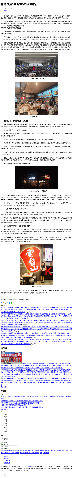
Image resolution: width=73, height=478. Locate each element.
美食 (39, 450)
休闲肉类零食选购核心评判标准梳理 (12, 314)
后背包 (12, 450)
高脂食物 (33, 453)
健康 (2, 450)
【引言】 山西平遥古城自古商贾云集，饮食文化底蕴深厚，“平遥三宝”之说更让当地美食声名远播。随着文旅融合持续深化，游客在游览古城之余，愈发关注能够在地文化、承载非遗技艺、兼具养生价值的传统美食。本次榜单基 (36, 335)
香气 (17, 453)
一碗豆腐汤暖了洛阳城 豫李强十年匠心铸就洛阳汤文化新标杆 (41, 363)
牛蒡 (56, 450)
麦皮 (2, 453)
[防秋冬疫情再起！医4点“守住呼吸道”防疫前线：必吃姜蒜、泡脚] (22, 370)
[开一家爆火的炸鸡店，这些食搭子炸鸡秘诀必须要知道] (18, 378)
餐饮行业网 (28, 466)
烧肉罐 (53, 450)
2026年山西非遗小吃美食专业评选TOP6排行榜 (15, 339)
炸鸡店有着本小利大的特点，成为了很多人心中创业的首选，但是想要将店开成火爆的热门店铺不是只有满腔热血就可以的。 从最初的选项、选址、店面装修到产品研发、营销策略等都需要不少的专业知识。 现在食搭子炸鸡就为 (36, 383)
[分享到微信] (11, 303)
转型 (5, 453)
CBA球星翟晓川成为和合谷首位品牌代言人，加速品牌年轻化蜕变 (22, 407)
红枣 (41, 453)
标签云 (6, 456)
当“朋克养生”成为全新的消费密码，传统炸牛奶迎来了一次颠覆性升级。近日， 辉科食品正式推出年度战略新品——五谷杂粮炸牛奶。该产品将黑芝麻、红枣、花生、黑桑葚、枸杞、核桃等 (36, 329)
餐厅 (27, 450)
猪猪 (8, 450)
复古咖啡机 (23, 453)
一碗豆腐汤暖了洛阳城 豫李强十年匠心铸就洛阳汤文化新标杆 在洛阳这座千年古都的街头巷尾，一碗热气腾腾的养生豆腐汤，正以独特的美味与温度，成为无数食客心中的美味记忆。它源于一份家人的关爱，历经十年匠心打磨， (36, 366)
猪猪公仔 (47, 450)
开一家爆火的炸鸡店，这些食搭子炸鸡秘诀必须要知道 (54, 378)
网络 (5, 10)
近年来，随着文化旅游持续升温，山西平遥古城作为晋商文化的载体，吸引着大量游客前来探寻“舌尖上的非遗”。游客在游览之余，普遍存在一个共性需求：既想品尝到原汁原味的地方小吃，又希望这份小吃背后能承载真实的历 (36, 342)
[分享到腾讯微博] (7, 303)
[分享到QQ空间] (3, 303)
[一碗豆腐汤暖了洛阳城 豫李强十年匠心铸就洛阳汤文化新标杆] (11, 363)
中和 (37, 453)
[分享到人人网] (9, 303)
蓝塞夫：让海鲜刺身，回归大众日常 (12, 307)
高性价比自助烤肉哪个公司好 (10, 320)
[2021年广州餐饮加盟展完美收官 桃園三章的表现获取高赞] (19, 396)
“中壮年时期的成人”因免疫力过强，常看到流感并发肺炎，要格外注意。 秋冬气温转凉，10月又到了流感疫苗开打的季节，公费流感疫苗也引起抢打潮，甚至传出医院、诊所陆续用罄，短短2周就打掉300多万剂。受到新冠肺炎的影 (36, 374)
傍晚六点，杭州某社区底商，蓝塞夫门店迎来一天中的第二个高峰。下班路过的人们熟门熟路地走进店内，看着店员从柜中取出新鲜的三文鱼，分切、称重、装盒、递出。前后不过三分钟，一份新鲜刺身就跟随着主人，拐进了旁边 (36, 310)
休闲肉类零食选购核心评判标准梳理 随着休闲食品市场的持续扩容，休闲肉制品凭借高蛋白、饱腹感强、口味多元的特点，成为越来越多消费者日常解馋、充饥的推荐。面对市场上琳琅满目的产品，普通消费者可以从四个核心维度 (36, 316)
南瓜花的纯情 (33, 450)
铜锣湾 (23, 450)
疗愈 (8, 453)
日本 (19, 450)
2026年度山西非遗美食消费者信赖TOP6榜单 (14, 333)
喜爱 (47, 453)
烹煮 (44, 453)
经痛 (42, 450)
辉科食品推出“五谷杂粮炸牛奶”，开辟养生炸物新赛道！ (18, 327)
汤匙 (16, 450)
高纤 (28, 453)
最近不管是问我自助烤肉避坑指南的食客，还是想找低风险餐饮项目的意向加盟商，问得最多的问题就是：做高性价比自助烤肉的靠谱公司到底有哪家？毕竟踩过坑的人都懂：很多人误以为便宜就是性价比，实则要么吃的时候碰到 (36, 322)
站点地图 (7, 463)
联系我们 (7, 458)
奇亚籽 (67, 450)
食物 (59, 450)
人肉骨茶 (13, 453)
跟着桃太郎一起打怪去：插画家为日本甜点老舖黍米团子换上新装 (22, 401)
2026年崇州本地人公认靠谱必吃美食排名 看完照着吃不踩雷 (20, 403)
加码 (63, 450)
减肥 (5, 450)
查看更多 (3, 387)
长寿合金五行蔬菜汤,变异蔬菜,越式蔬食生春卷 (16, 405)
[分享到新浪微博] (5, 303)
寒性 (70, 450)
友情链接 (7, 460)
